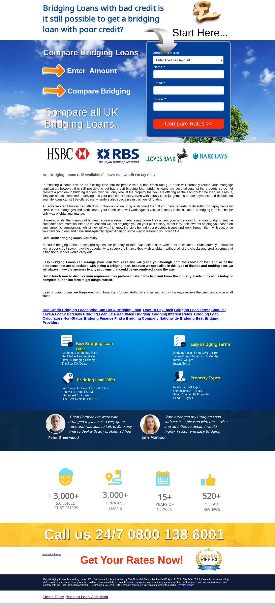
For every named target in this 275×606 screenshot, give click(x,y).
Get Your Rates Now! (131, 560)
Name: (159, 67)
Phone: (159, 99)
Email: (159, 83)
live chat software (51, 554)
